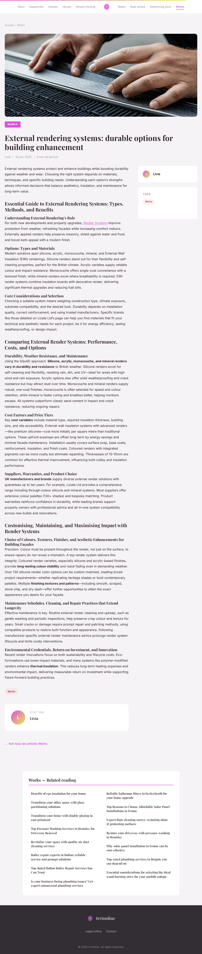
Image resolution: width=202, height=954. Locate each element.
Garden (53, 6)
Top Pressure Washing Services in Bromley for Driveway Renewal (63, 831)
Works (180, 6)
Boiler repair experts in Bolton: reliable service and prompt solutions (58, 857)
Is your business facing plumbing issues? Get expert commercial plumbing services (62, 883)
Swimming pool (160, 6)
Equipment (36, 6)
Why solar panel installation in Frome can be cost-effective (137, 848)
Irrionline (105, 918)
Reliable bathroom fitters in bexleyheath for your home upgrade (137, 796)
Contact (111, 931)
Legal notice (93, 931)
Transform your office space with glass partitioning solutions (57, 804)
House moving (85, 6)
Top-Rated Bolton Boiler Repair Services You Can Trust (61, 870)
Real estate (137, 6)
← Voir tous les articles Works (26, 744)
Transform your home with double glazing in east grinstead (62, 818)
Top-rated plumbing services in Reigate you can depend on (137, 861)
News (122, 6)
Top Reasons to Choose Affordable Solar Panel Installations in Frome (138, 809)
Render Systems (95, 223)
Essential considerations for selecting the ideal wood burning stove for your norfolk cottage (139, 874)
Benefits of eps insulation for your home (58, 793)
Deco (21, 6)
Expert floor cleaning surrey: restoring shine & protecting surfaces (137, 822)
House (67, 6)
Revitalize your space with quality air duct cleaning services (60, 844)
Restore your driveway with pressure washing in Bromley (138, 835)
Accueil (9, 25)
